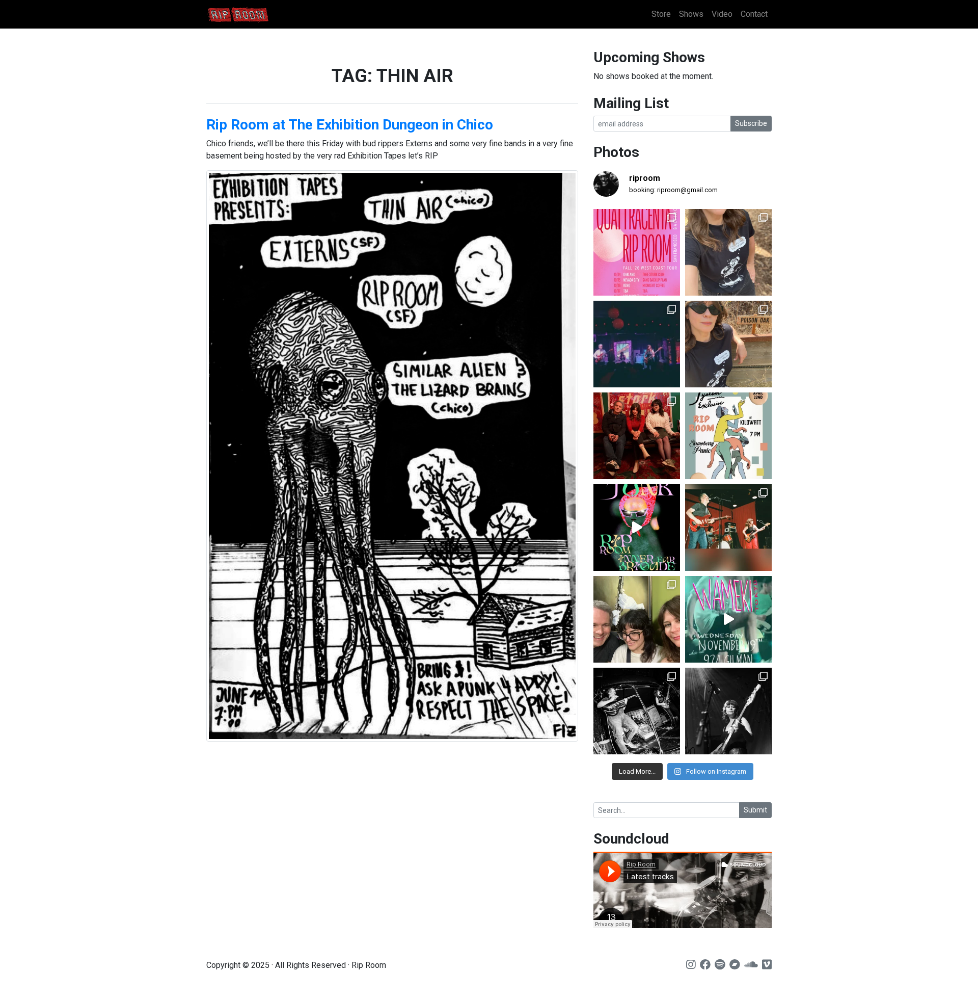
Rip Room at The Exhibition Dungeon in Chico (349, 124)
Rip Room (257, 14)
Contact (754, 14)
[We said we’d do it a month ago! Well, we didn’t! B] (728, 252)
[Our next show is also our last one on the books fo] (636, 711)
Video (722, 14)
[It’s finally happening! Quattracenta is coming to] (636, 252)
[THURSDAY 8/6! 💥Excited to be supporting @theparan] (636, 344)
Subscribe (751, 123)
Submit (755, 810)
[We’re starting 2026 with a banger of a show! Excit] (728, 527)
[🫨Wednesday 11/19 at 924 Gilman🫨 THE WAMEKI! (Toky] (728, 619)
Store (661, 14)
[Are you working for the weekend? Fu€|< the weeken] (636, 527)
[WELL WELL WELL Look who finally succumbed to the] (728, 344)
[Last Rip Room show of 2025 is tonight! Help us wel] (636, 619)
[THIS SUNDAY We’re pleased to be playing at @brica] (636, 435)
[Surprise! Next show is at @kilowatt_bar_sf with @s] (728, 435)
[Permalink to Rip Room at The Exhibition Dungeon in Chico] (392, 456)
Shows (691, 14)
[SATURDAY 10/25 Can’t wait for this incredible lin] (728, 711)
